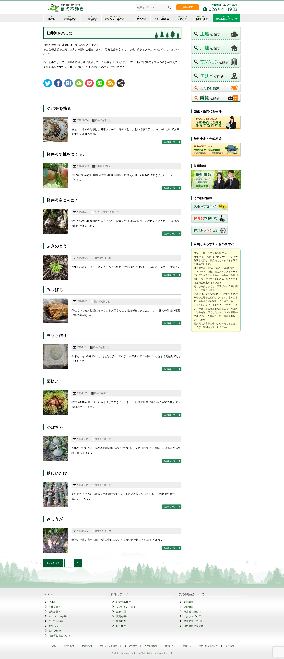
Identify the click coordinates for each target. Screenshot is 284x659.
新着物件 (121, 621)
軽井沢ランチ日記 (193, 621)
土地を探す (91, 18)
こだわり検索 (161, 18)
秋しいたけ (57, 473)
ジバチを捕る (59, 108)
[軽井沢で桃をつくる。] (55, 175)
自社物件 (121, 625)
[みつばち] (55, 311)
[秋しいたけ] (55, 494)
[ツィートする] (47, 83)
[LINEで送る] (100, 83)
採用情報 (188, 606)
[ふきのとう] (55, 267)
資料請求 (187, 7)
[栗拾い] (55, 402)
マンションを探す (114, 18)
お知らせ (182, 18)
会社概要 (188, 601)
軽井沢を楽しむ (103, 120)
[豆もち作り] (55, 356)
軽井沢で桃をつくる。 (67, 154)
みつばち (55, 289)
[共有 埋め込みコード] (121, 83)
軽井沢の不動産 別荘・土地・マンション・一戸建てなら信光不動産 (65, 7)
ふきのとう (57, 245)
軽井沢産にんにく (63, 200)
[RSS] (110, 83)
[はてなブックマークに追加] (68, 83)
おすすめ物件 (123, 601)
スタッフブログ (192, 616)
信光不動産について (226, 18)
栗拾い (53, 381)
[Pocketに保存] (89, 83)
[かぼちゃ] (55, 448)
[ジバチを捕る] (55, 129)
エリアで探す (139, 18)
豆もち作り (57, 335)
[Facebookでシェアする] (58, 83)
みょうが (55, 518)
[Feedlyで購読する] (79, 83)
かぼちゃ (55, 427)
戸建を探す (70, 18)
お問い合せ (202, 18)
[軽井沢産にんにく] (55, 221)
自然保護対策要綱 (193, 625)
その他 (98, 212)
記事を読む (170, 142)
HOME (51, 18)
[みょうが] (55, 540)
